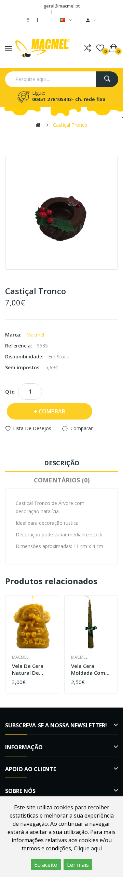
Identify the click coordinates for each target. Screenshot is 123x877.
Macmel (35, 334)
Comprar (52, 411)
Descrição (61, 463)
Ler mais (78, 864)
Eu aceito (45, 864)
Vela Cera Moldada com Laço (88, 669)
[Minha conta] (91, 20)
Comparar (81, 428)
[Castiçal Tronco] (61, 213)
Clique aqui (88, 848)
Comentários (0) (62, 480)
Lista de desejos (32, 428)
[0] (100, 48)
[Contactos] (29, 20)
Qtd (10, 391)
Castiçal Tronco (70, 125)
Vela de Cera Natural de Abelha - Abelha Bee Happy (31, 669)
